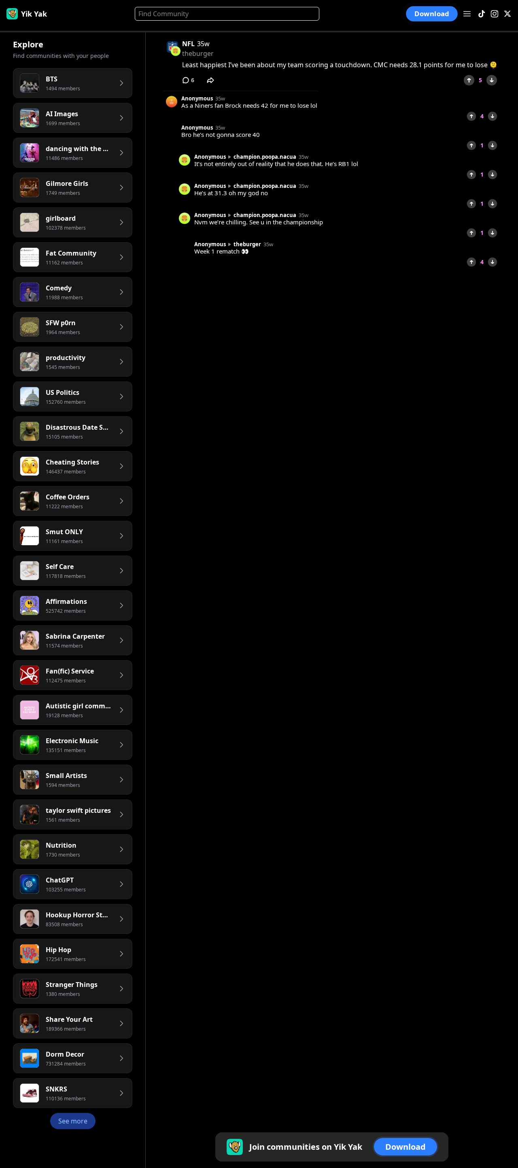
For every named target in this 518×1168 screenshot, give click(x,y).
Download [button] (432, 14)
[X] (507, 14)
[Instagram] (494, 14)
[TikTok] (482, 14)
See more (72, 1121)
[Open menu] (467, 13)
